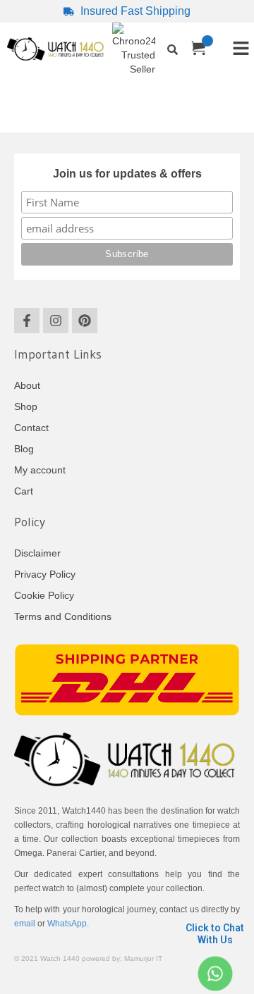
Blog (24, 448)
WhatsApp (67, 923)
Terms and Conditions (62, 616)
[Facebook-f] (27, 320)
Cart (23, 491)
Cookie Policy (44, 595)
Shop (25, 406)
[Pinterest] (84, 320)
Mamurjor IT (143, 958)
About (27, 385)
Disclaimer (37, 553)
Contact (31, 427)
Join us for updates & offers (127, 174)
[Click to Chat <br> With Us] (215, 974)
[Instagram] (55, 320)
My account (40, 470)
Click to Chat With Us (215, 933)
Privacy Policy (44, 574)
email (24, 923)
